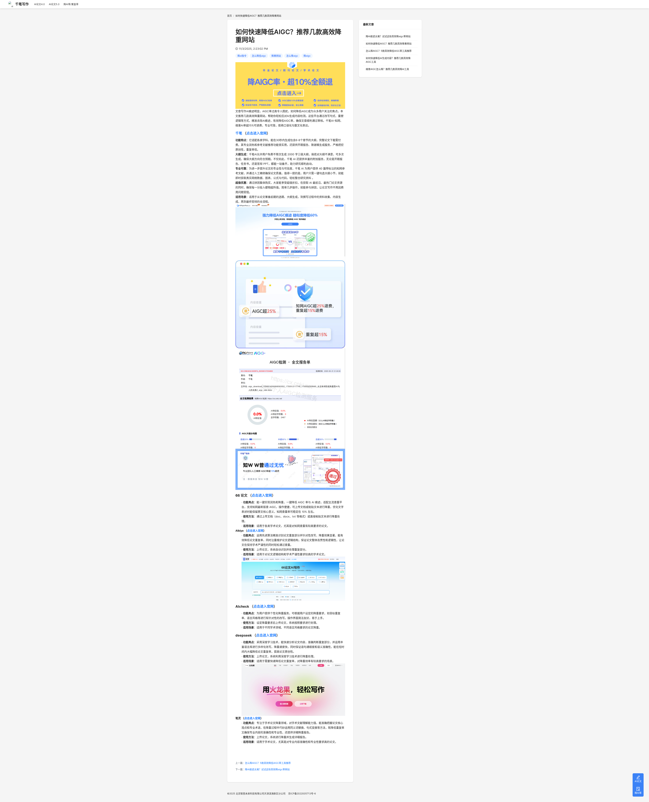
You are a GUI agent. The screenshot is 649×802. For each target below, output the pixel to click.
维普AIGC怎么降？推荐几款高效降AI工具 (387, 69)
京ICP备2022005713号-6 (302, 793)
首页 (229, 15)
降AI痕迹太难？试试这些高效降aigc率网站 (267, 769)
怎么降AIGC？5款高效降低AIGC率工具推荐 (268, 762)
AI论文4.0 (39, 4)
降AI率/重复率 (71, 4)
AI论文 (638, 781)
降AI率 (638, 792)
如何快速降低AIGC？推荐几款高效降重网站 (389, 43)
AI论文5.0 (54, 4)
